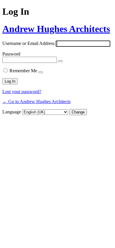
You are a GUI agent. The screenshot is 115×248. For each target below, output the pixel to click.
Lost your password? (21, 91)
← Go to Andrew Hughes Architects (36, 101)
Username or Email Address (28, 43)
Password (11, 53)
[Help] (40, 72)
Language (11, 111)
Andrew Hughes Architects (56, 29)
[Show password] (60, 61)
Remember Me (23, 70)
